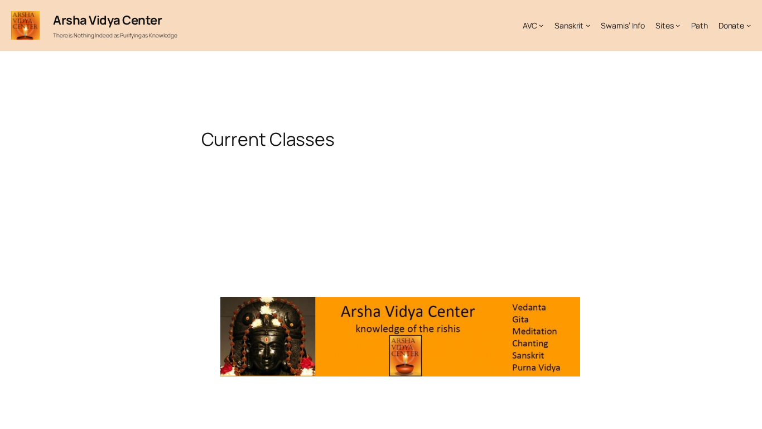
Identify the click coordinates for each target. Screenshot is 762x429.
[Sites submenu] (678, 25)
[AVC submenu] (541, 25)
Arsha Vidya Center (107, 20)
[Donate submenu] (748, 25)
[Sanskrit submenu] (588, 25)
